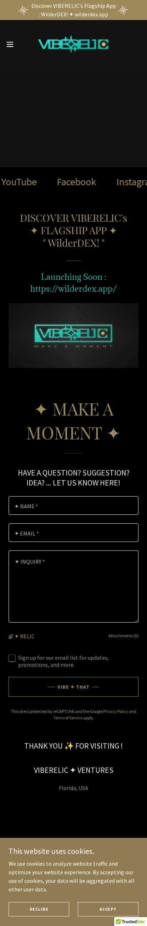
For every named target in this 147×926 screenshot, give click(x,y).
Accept (108, 909)
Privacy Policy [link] (115, 711)
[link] (73, 44)
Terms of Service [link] (67, 717)
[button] (13, 44)
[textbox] (73, 505)
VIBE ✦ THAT (73, 687)
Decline (39, 909)
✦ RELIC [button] (24, 636)
